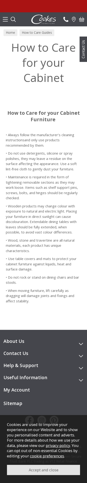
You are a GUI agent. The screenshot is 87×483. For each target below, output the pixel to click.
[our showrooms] (73, 19)
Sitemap (12, 403)
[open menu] (5, 19)
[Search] (13, 19)
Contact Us (83, 49)
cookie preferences (47, 456)
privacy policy (58, 445)
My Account (16, 390)
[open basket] (81, 19)
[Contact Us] (65, 19)
